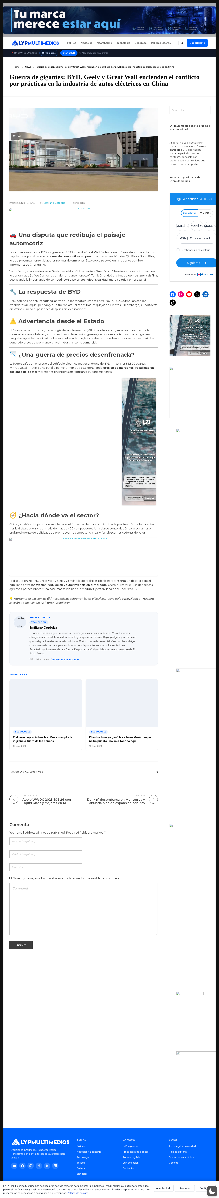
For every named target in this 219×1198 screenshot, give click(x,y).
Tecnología (123, 42)
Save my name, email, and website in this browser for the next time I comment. (66, 878)
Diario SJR (69, 52)
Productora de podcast (136, 1151)
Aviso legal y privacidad (182, 1146)
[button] (212, 1191)
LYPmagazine (130, 1146)
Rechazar (184, 1188)
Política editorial (178, 1151)
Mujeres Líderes (161, 42)
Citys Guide (49, 52)
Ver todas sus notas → (65, 659)
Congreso (141, 42)
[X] (197, 294)
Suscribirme (197, 42)
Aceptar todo (163, 1188)
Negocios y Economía (89, 1151)
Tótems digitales (132, 1157)
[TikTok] (173, 303)
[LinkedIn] (205, 294)
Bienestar (82, 1173)
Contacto (128, 1168)
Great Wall (36, 771)
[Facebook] (173, 294)
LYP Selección (131, 1162)
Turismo (81, 1162)
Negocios (86, 42)
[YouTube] (189, 294)
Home (16, 67)
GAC (25, 771)
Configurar (205, 1188)
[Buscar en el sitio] (181, 43)
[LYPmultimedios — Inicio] (35, 43)
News (28, 67)
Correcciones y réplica (181, 1157)
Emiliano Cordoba (54, 202)
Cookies (173, 1162)
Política (71, 42)
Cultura (81, 1168)
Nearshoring (104, 42)
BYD (19, 771)
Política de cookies (77, 1193)
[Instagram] (181, 294)
